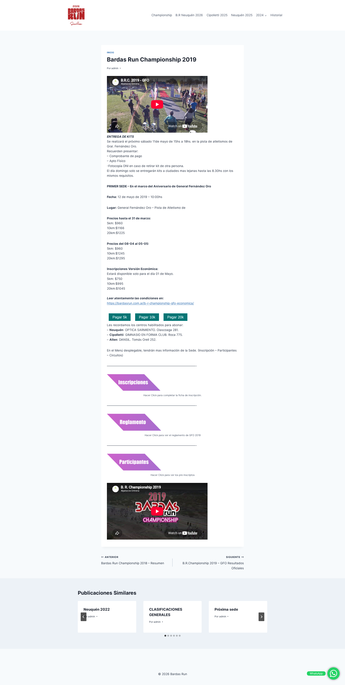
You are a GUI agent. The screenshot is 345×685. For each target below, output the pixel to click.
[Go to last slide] (83, 616)
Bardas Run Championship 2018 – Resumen (132, 560)
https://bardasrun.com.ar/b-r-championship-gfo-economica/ (150, 303)
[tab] (165, 636)
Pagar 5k (119, 317)
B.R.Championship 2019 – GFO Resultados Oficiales (213, 563)
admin (114, 68)
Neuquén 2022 (97, 609)
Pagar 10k (147, 317)
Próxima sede (226, 609)
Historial (276, 15)
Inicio (110, 52)
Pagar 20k (175, 317)
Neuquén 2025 (241, 15)
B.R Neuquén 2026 (189, 15)
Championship (161, 15)
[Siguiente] (261, 616)
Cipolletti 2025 (217, 15)
